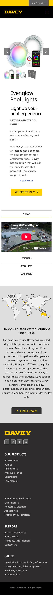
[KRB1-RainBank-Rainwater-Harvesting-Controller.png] (26, 293)
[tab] (26, 214)
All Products (11, 460)
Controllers (10, 476)
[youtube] (19, 441)
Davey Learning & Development (22, 566)
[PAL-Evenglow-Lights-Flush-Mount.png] (26, 51)
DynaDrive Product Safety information (26, 562)
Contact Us (10, 544)
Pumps (8, 464)
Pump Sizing (11, 536)
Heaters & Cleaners (15, 506)
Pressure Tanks (13, 472)
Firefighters (11, 468)
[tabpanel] (26, 237)
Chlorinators (11, 502)
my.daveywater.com (15, 570)
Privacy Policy (12, 574)
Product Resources (15, 532)
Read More (26, 180)
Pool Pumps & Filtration (18, 498)
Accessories (11, 510)
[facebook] (6, 441)
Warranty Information (17, 540)
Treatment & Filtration (17, 514)
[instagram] (13, 441)
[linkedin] (25, 441)
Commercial (11, 481)
